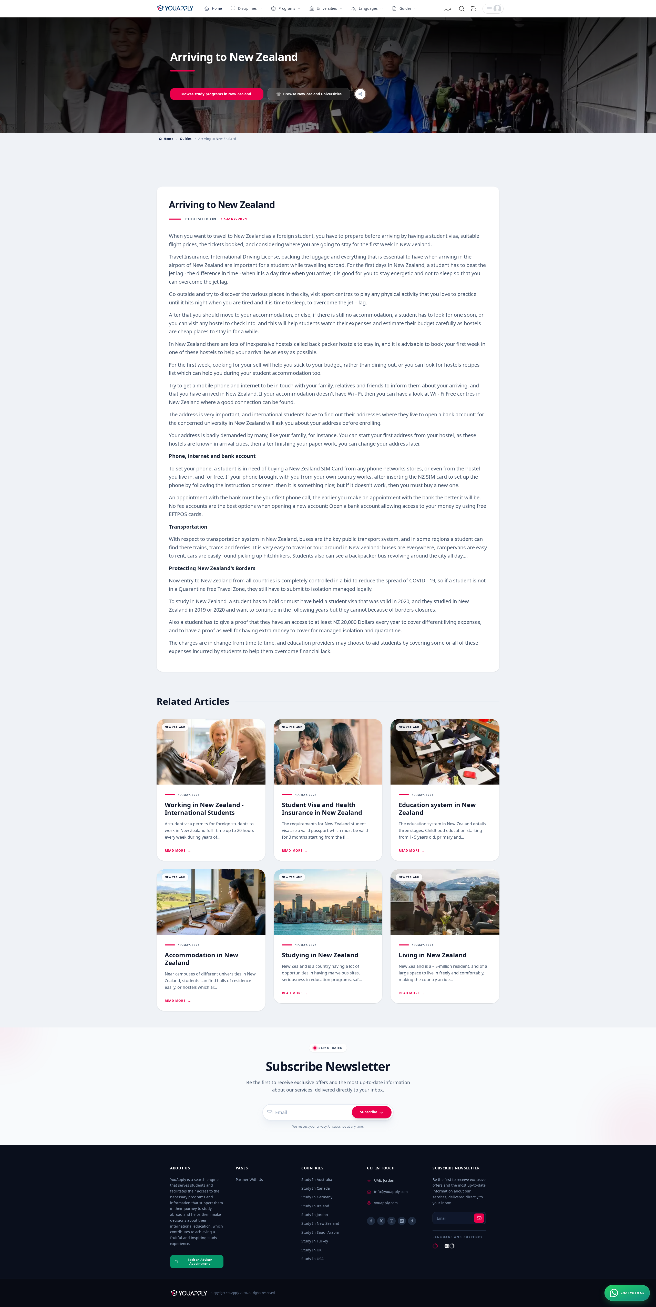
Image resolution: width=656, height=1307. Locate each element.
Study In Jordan (314, 1214)
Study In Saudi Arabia (320, 1232)
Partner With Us (249, 1179)
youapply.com (386, 1202)
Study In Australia (316, 1179)
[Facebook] (371, 1221)
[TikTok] (412, 1221)
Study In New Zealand (320, 1223)
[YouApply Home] (174, 8)
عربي (448, 8)
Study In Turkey (314, 1241)
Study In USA (312, 1258)
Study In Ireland (315, 1205)
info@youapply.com (391, 1191)
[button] (493, 9)
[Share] (360, 94)
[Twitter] (381, 1221)
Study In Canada (315, 1188)
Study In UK (311, 1250)
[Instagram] (391, 1221)
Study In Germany (316, 1197)
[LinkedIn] (402, 1221)
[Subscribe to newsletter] (479, 1218)
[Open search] (461, 8)
